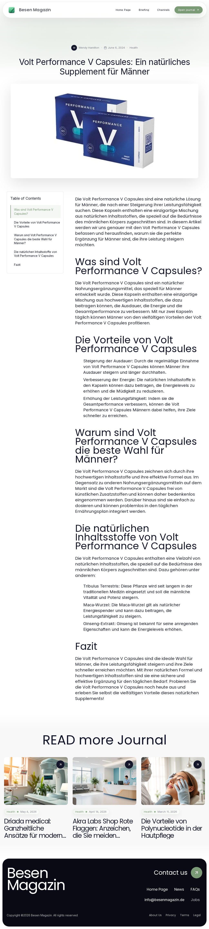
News (179, 889)
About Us (155, 915)
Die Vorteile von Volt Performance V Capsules (37, 224)
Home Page (157, 889)
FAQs (195, 889)
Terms (184, 915)
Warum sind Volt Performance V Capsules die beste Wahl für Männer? (35, 239)
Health (134, 47)
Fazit (17, 264)
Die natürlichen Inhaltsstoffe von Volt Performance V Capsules (35, 253)
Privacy (171, 915)
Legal (197, 915)
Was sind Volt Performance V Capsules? (33, 211)
